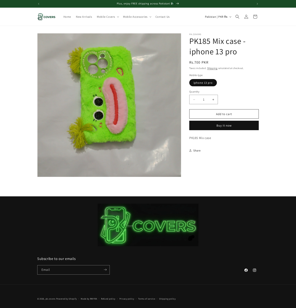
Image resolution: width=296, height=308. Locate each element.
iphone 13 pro (203, 82)
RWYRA (93, 298)
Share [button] (197, 150)
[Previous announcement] (38, 4)
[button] (107, 16)
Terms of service (146, 298)
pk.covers (51, 298)
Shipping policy (167, 298)
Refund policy (108, 298)
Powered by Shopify (66, 298)
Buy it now (224, 125)
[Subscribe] (105, 269)
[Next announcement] (257, 4)
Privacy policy (126, 298)
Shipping (212, 68)
